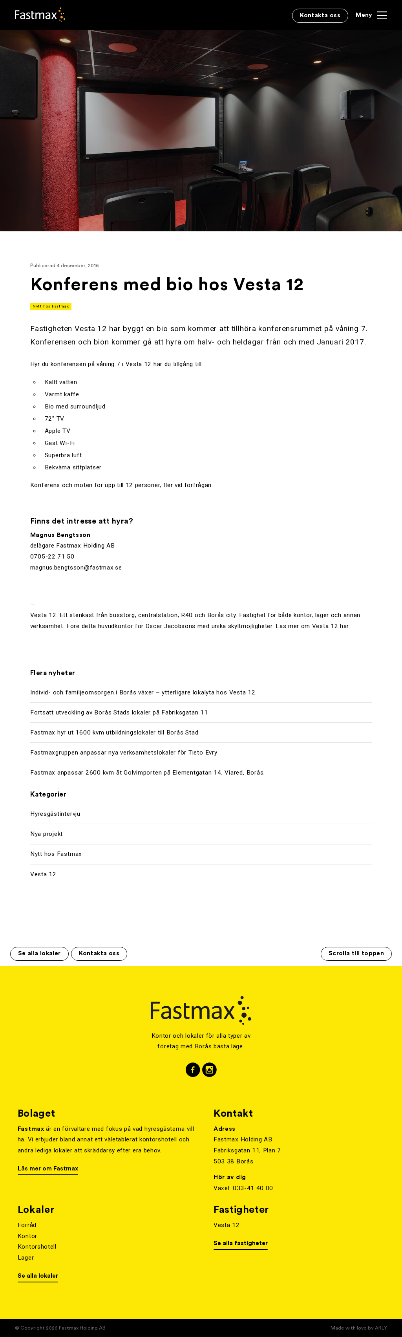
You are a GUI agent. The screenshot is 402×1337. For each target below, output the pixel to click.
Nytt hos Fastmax (51, 306)
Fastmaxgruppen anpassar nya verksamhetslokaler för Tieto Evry (123, 752)
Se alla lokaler (39, 953)
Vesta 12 (43, 874)
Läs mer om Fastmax (48, 1169)
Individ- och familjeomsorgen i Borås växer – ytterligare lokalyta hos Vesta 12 (143, 692)
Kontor (27, 1236)
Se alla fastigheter (241, 1243)
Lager (26, 1257)
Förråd (27, 1225)
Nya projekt (46, 833)
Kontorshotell (37, 1246)
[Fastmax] (40, 14)
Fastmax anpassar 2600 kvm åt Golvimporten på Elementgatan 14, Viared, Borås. (147, 772)
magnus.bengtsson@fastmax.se (76, 567)
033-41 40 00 (253, 1188)
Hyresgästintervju (55, 813)
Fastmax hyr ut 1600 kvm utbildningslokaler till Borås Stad (114, 732)
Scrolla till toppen (356, 953)
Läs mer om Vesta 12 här (312, 626)
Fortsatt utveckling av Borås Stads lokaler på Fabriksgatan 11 (119, 712)
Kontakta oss (99, 953)
